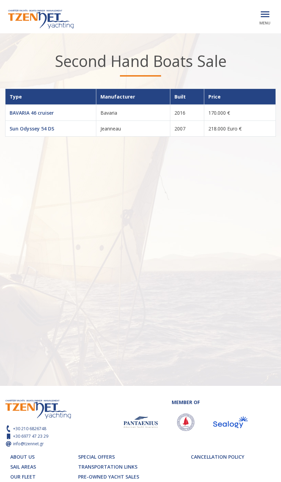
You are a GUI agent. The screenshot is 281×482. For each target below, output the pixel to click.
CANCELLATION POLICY (217, 457)
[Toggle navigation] (265, 14)
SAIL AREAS (23, 466)
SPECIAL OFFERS (96, 457)
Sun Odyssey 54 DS (32, 128)
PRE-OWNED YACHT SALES (108, 476)
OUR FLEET (23, 476)
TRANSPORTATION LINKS (107, 466)
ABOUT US (22, 457)
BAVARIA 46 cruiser (32, 113)
